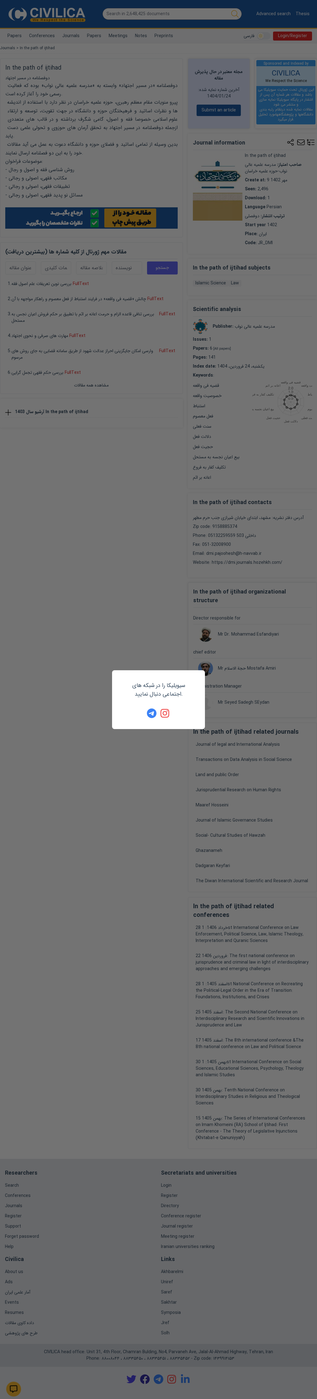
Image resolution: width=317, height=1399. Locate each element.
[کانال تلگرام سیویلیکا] (152, 713)
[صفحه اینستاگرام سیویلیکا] (165, 713)
